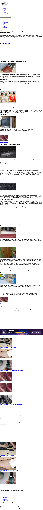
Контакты (4, 10)
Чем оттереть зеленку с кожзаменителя (15, 370)
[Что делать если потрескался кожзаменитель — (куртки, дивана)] (4, 301)
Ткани (4, 18)
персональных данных (18, 422)
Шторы (4, 23)
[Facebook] (3, 15)
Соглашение (5, 496)
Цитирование (5, 497)
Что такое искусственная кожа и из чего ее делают (18, 404)
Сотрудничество (5, 12)
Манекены (4, 24)
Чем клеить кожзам (12, 347)
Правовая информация (7, 495)
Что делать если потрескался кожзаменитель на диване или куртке (12, 303)
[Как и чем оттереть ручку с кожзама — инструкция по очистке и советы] (8, 469)
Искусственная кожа (4, 347)
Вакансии (4, 9)
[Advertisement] (21, 52)
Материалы (5, 19)
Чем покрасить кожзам (4, 142)
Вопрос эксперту (6, 13)
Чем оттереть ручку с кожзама (14, 358)
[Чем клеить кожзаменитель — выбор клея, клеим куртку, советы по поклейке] (8, 454)
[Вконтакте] (0, 15)
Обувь (4, 21)
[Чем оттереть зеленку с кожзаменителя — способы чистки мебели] (8, 484)
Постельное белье (6, 22)
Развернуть (7, 43)
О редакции (5, 8)
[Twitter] (5, 15)
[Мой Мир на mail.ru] (4, 15)
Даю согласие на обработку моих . (12, 422)
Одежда (4, 20)
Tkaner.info (2, 490)
